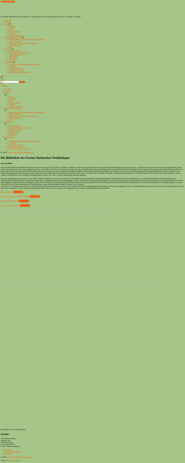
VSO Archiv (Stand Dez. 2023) (10, 205)
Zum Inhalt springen (8, 2)
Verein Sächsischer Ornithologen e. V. (20, 152)
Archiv (10, 47)
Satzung (11, 26)
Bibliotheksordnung (6, 192)
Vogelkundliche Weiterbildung (19, 53)
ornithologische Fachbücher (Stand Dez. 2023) (14, 196)
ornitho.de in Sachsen (16, 70)
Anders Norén (14, 460)
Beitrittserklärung (14, 32)
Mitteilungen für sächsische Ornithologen (23, 43)
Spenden (11, 34)
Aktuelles (8, 20)
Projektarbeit (13, 59)
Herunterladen (18, 192)
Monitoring (12, 66)
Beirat (10, 30)
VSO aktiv (8, 49)
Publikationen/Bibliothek (13, 37)
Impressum (9, 454)
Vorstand (11, 28)
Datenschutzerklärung (13, 452)
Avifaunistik (9, 62)
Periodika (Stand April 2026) (9, 201)
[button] (92, 80)
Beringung (12, 60)
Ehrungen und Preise (15, 35)
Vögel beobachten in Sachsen (19, 72)
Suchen (22, 82)
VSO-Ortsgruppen (15, 55)
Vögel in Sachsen (14, 41)
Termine (7, 22)
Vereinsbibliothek (14, 45)
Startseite (8, 450)
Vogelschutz (12, 57)
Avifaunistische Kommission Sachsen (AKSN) (24, 64)
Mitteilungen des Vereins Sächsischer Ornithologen (26, 39)
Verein (7, 24)
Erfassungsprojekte (15, 68)
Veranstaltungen (14, 51)
